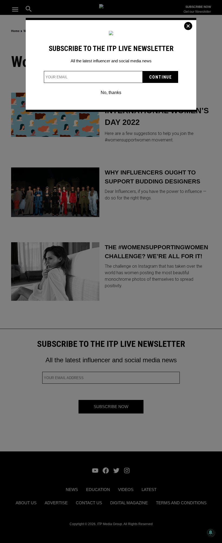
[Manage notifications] (210, 532)
